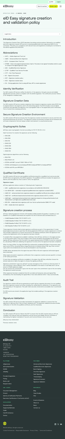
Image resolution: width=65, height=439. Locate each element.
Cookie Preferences (9, 430)
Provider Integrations (9, 376)
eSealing (5, 371)
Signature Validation (39, 382)
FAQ (34, 396)
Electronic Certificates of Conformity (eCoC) (16, 398)
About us (36, 403)
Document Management (10, 391)
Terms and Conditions (45, 430)
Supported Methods (9, 408)
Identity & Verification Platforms (12, 396)
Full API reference (8, 413)
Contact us (36, 408)
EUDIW (5, 369)
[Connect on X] (58, 424)
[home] (8, 6)
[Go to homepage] (32, 340)
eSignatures (6, 364)
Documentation (7, 405)
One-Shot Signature (39, 371)
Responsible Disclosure (22, 430)
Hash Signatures (38, 374)
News (35, 405)
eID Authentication (8, 366)
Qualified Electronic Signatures (42, 366)
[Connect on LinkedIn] (55, 424)
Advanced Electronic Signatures (42, 364)
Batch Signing (37, 369)
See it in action (42, 6)
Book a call (53, 6)
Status (5, 415)
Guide (4, 410)
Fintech (5, 393)
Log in (59, 2)
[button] (51, 2)
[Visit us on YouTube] (61, 424)
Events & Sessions (38, 400)
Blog (34, 391)
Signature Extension (39, 379)
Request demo (7, 384)
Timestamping (37, 377)
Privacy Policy (34, 430)
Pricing (5, 378)
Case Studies (37, 393)
